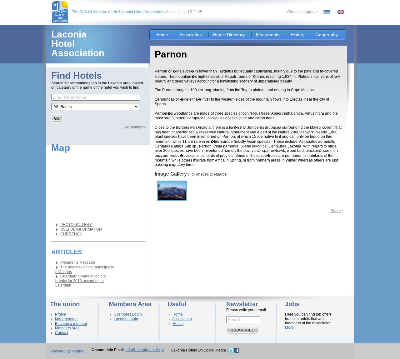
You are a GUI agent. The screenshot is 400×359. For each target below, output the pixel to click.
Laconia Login (126, 319)
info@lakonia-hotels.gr (145, 350)
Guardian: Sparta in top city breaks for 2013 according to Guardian (80, 280)
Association (190, 34)
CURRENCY (71, 234)
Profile (60, 314)
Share (336, 211)
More (289, 327)
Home (162, 34)
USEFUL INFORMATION (81, 229)
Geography (327, 34)
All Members (135, 127)
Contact (61, 333)
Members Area (67, 328)
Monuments (267, 34)
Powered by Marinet (67, 351)
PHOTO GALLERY (76, 224)
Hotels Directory (229, 34)
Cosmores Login (128, 314)
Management (66, 319)
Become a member (71, 324)
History (297, 34)
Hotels (177, 324)
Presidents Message (77, 262)
